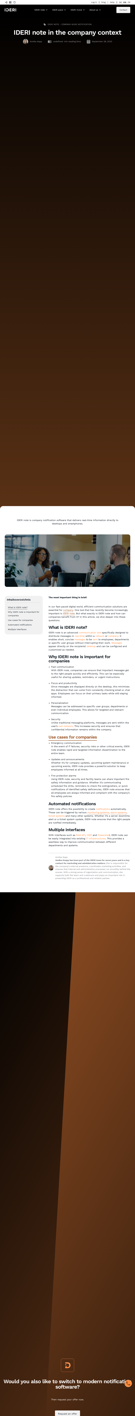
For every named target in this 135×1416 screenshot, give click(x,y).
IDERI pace (57, 10)
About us (93, 10)
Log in (94, 2)
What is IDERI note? (17, 607)
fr (129, 2)
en (124, 2)
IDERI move (76, 10)
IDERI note (39, 10)
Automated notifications (20, 625)
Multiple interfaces (17, 629)
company (68, 610)
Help (112, 2)
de (120, 2)
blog (103, 2)
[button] (41, 10)
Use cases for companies (20, 620)
